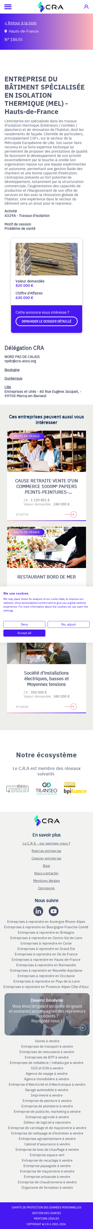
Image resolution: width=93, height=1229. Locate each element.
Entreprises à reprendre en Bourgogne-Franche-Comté (46, 927)
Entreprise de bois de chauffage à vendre (47, 1149)
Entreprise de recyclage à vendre (47, 1160)
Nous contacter (46, 873)
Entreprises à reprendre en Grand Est (46, 949)
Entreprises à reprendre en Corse (46, 943)
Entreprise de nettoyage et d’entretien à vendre (47, 1133)
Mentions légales (46, 880)
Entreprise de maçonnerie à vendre (47, 1171)
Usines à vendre (47, 1041)
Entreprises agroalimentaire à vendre (47, 1139)
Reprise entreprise (46, 850)
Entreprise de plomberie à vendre (47, 1106)
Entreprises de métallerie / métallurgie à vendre (47, 1063)
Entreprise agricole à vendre (47, 1117)
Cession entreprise (46, 858)
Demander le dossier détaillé (46, 321)
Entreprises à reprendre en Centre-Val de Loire (46, 938)
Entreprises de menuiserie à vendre (47, 1052)
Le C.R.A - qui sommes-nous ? (46, 843)
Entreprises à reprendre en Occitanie (47, 976)
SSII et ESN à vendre (47, 1068)
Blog (46, 865)
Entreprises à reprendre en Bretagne (46, 932)
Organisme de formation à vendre (47, 1187)
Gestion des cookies (46, 1213)
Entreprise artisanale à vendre (47, 1177)
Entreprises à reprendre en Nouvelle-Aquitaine (46, 970)
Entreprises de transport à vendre (47, 1046)
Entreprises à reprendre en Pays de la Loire (46, 981)
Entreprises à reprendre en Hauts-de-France (46, 959)
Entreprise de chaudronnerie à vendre (47, 1182)
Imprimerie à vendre (47, 1095)
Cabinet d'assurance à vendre (47, 1144)
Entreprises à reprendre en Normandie (46, 965)
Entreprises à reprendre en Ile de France (46, 954)
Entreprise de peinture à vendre (47, 1101)
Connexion (46, 888)
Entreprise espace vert (47, 1155)
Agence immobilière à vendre (47, 1079)
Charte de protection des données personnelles (46, 1207)
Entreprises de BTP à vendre (47, 1057)
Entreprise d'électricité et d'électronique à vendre (47, 1084)
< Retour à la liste (21, 23)
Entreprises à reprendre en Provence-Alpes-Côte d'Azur (46, 987)
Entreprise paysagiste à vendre (47, 1166)
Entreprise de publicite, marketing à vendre (47, 1111)
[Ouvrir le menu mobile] (5, 7)
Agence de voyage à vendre (47, 1073)
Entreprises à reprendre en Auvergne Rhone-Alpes (46, 921)
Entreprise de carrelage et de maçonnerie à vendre (47, 1128)
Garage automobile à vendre (47, 1090)
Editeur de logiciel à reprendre (47, 1122)
